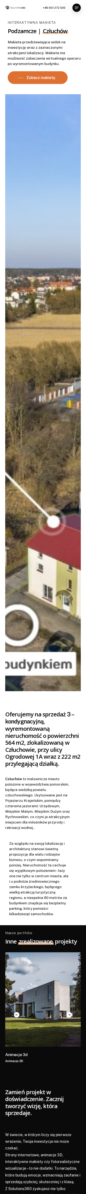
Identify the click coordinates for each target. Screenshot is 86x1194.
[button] (76, 8)
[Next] (69, 1015)
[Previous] (16, 1015)
